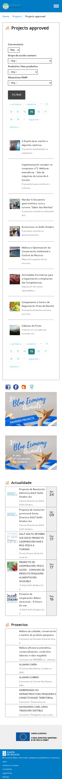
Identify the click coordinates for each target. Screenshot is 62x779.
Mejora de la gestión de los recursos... (34, 261)
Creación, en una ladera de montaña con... (34, 332)
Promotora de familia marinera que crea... (36, 312)
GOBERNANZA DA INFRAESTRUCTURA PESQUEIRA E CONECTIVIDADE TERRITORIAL (37, 694)
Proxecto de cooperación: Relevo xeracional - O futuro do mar (30, 600)
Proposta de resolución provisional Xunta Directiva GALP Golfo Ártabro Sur (32, 516)
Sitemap (6, 777)
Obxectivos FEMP (17, 77)
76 (38, 112)
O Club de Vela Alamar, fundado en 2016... (35, 671)
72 (11, 112)
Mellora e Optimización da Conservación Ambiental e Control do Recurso (36, 252)
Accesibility (7, 769)
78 (11, 119)
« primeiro (15, 104)
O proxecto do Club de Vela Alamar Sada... (35, 684)
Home (6, 16)
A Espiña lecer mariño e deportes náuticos (35, 143)
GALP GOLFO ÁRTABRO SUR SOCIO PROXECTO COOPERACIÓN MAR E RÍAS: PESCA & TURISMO (32, 542)
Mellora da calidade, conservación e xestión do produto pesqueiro (37, 633)
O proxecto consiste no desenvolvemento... (33, 233)
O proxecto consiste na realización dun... (38, 213)
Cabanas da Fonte (31, 326)
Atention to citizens (11, 765)
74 (24, 112)
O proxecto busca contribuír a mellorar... (36, 186)
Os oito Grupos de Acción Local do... (31, 555)
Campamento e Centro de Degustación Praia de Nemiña (38, 304)
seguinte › (34, 119)
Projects (17, 16)
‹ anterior (31, 104)
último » (14, 127)
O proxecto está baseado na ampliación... (35, 151)
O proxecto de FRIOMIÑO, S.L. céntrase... (37, 660)
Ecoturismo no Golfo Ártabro (38, 227)
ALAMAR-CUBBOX (29, 677)
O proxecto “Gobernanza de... (32, 702)
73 (18, 112)
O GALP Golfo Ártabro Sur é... (32, 612)
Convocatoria (15, 44)
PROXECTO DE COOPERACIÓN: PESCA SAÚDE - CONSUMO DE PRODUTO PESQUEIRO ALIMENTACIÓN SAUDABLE (32, 572)
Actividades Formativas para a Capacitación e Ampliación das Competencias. (37, 279)
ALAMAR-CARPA (28, 664)
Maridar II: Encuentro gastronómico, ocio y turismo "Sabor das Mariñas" (37, 204)
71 (46, 104)
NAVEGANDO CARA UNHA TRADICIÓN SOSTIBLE (33, 709)
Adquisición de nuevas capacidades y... (32, 289)
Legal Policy (7, 773)
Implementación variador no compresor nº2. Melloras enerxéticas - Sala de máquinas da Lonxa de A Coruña (37, 172)
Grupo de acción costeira (22, 55)
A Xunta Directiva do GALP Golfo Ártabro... (31, 503)
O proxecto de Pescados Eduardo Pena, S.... (37, 641)
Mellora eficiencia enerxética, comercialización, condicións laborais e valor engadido (35, 652)
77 (45, 112)
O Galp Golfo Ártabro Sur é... (31, 587)
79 (18, 119)
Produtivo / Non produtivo (23, 66)
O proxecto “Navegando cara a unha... (36, 715)
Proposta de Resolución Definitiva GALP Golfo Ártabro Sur (32, 493)
